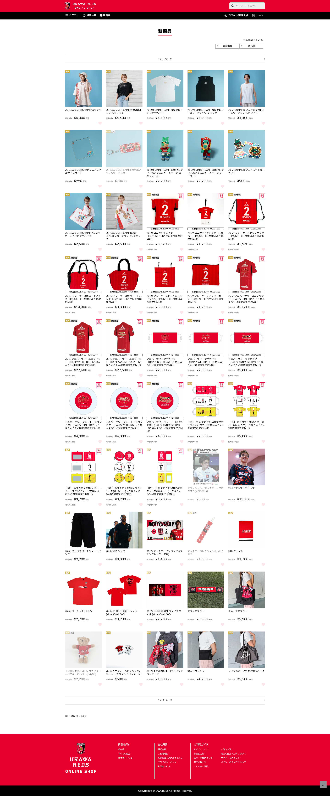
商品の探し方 (200, 762)
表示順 (251, 46)
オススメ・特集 (125, 757)
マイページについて (230, 757)
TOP (66, 716)
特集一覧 (91, 15)
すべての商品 (124, 753)
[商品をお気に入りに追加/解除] (100, 123)
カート (259, 15)
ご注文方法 (226, 749)
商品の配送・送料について (233, 753)
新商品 (106, 15)
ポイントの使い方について (233, 762)
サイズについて (201, 749)
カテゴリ (74, 15)
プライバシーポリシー (168, 762)
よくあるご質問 (201, 766)
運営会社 (162, 749)
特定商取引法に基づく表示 (170, 757)
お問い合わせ (164, 766)
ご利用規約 (163, 753)
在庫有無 (228, 46)
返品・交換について (203, 757)
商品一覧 (74, 716)
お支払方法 (199, 753)
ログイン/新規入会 (238, 15)
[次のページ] (263, 58)
